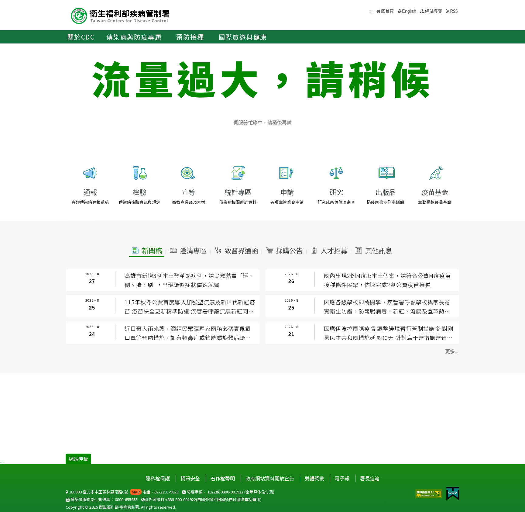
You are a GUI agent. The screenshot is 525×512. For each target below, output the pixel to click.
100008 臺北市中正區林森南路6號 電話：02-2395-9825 (123, 492)
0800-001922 (232, 492)
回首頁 (387, 11)
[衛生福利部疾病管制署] (120, 15)
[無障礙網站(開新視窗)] (429, 492)
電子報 (342, 478)
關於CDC (81, 36)
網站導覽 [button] (433, 11)
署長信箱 (369, 478)
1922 (211, 492)
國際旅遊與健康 (243, 36)
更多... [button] (451, 351)
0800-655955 (126, 499)
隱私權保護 (158, 478)
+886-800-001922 (180, 499)
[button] (146, 250)
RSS (454, 11)
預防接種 (190, 36)
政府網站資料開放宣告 (269, 478)
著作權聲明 (223, 478)
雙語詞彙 (314, 478)
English (409, 11)
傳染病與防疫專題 (134, 36)
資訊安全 (190, 478)
